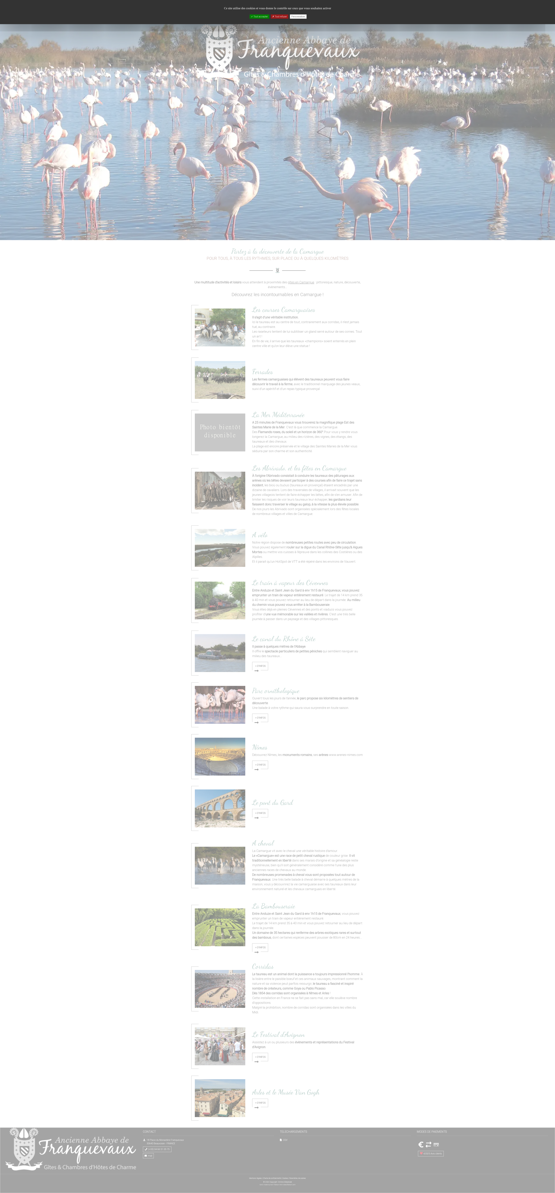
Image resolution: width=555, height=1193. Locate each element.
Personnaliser (298, 16)
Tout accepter (260, 16)
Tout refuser (280, 16)
